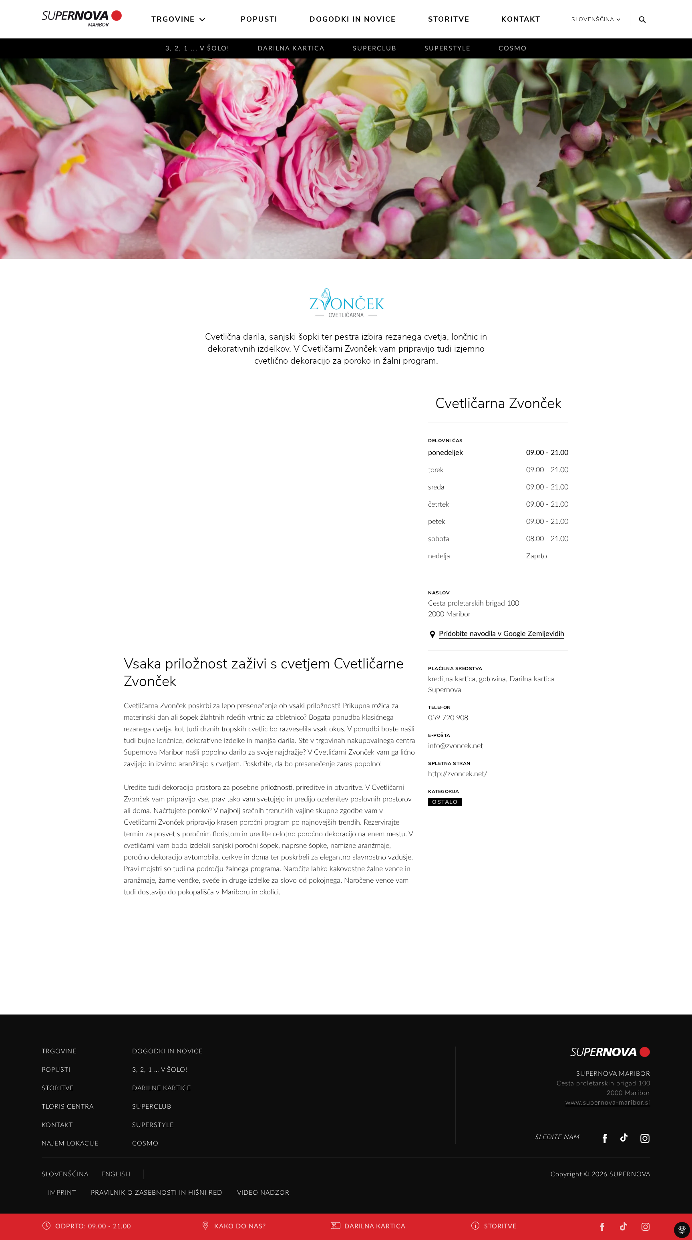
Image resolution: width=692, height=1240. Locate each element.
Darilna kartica (291, 48)
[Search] (640, 19)
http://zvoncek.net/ (457, 774)
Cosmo (513, 48)
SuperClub (374, 48)
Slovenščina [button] (592, 19)
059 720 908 (448, 718)
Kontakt (521, 19)
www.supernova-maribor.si (607, 1102)
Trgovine (173, 19)
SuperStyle (447, 48)
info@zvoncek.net (455, 746)
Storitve (449, 19)
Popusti (259, 19)
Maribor (98, 24)
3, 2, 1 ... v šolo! (197, 48)
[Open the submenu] (203, 19)
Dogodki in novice (353, 19)
